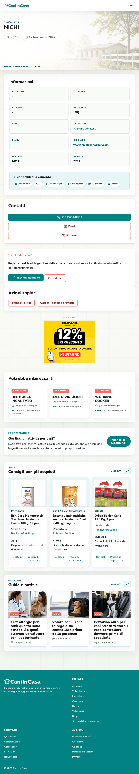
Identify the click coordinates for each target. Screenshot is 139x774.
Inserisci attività (81, 736)
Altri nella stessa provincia (57, 302)
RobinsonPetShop (22, 533)
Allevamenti (22, 66)
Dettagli (17, 557)
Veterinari (78, 711)
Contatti (77, 746)
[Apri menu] (131, 5)
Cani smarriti (79, 701)
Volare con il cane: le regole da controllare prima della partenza (67, 628)
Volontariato (79, 691)
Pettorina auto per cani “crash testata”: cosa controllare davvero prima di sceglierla (111, 630)
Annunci (77, 686)
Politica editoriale (82, 751)
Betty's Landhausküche (69, 511)
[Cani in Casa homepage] (66, 6)
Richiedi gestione (28, 278)
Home (8, 66)
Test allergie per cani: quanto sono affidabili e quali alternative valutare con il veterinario (28, 630)
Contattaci (55, 278)
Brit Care (17, 511)
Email (71, 226)
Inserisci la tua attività (118, 441)
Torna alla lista (21, 302)
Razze (75, 706)
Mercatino (78, 696)
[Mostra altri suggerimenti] (127, 471)
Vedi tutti (116, 470)
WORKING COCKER (103, 399)
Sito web (71, 235)
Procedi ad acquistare (33, 558)
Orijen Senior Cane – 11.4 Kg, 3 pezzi (109, 517)
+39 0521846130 (84, 129)
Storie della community (86, 721)
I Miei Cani (10, 751)
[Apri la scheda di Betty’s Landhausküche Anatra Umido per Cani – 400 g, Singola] (69, 492)
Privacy (76, 756)
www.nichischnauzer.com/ (91, 145)
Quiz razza (10, 736)
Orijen (99, 511)
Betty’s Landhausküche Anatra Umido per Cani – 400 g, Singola (69, 519)
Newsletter (10, 756)
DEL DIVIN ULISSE (68, 397)
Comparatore (12, 741)
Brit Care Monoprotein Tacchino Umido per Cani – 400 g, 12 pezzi (27, 519)
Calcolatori (10, 746)
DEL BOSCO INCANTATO (22, 399)
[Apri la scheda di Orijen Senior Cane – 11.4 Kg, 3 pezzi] (111, 492)
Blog (75, 716)
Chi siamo (78, 741)
